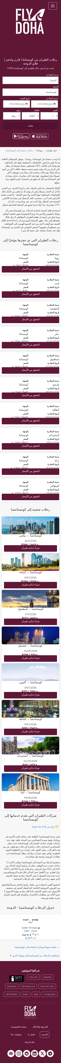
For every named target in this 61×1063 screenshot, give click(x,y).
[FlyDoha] (30, 17)
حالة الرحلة (29, 1042)
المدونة (44, 1034)
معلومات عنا (16, 1034)
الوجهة (55, 86)
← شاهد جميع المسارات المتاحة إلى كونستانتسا (37, 947)
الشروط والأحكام (40, 1026)
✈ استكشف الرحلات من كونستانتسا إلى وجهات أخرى (34, 955)
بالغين (55, 110)
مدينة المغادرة (52, 74)
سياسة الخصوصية (19, 1026)
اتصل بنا (31, 1034)
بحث (30, 125)
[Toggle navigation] (52, 6)
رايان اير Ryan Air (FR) (43, 827)
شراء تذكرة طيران (30, 548)
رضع (19, 110)
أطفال (36, 110)
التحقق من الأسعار (31, 268)
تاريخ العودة (25, 98)
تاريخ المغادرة (52, 98)
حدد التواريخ (30, 937)
